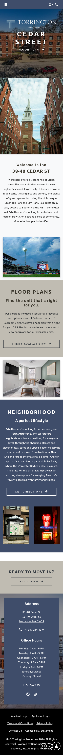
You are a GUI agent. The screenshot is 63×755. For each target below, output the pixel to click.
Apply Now (35, 581)
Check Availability (29, 344)
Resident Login (19, 716)
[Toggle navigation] (6, 4)
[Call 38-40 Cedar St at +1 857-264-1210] (57, 4)
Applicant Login (40, 716)
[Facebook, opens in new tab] (28, 694)
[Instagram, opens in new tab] (35, 694)
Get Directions (29, 491)
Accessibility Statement (39, 730)
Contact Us (15, 730)
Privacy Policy (44, 723)
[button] (51, 4)
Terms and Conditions (20, 723)
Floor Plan (29, 49)
